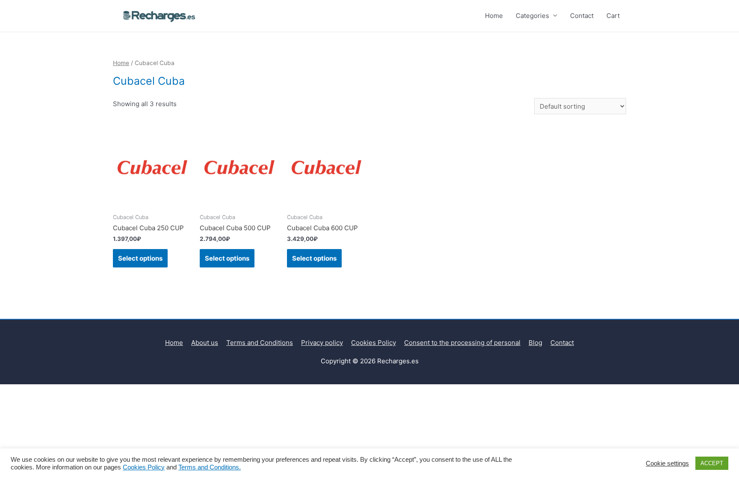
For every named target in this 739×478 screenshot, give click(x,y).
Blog (535, 342)
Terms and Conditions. (209, 467)
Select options (140, 258)
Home (494, 16)
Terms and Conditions (259, 342)
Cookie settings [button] (667, 463)
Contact (582, 16)
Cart (613, 16)
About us (204, 342)
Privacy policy (322, 342)
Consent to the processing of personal (462, 342)
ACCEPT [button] (712, 463)
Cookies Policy (373, 342)
